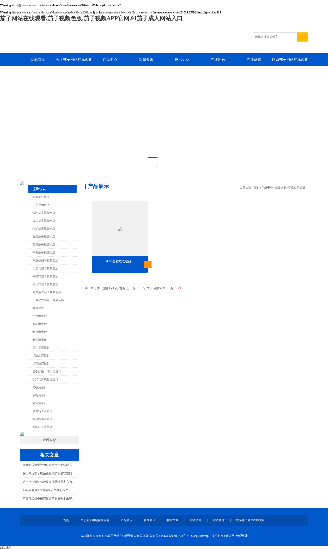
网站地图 (6, 548)
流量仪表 (39, 189)
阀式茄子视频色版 (43, 220)
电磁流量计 (39, 387)
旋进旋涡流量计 (42, 419)
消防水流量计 (41, 355)
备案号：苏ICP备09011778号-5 (169, 536)
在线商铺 (254, 60)
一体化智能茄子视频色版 (48, 300)
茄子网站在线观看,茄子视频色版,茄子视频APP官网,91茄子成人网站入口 (91, 18)
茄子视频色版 (41, 205)
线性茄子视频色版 (43, 213)
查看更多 (148, 264)
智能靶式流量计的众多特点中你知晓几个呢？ (49, 465)
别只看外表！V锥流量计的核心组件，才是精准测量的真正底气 (49, 490)
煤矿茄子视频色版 (43, 228)
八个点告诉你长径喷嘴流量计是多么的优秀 (49, 481)
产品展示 (126, 520)
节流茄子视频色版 (43, 236)
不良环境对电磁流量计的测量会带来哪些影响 (49, 498)
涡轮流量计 (39, 403)
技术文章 (182, 60)
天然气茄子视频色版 (45, 268)
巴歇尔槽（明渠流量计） (48, 371)
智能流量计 (39, 324)
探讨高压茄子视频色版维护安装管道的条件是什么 (49, 473)
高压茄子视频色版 (43, 244)
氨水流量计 (39, 332)
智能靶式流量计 (42, 427)
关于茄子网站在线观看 (74, 60)
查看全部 (49, 440)
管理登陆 (242, 536)
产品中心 (110, 60)
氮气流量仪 (39, 339)
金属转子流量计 (42, 411)
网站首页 (38, 60)
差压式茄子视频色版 (45, 284)
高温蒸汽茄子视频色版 (46, 292)
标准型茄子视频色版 (45, 260)
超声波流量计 (41, 363)
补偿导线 (38, 308)
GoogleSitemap (200, 536)
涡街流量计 (39, 395)
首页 (257, 187)
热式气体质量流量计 (45, 379)
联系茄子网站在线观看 (290, 60)
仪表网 (230, 536)
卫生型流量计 (41, 347)
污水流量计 (39, 316)
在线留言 (218, 60)
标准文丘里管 (41, 197)
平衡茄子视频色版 (43, 252)
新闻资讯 (146, 60)
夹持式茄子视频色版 (45, 276)
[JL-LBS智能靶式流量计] (120, 229)
